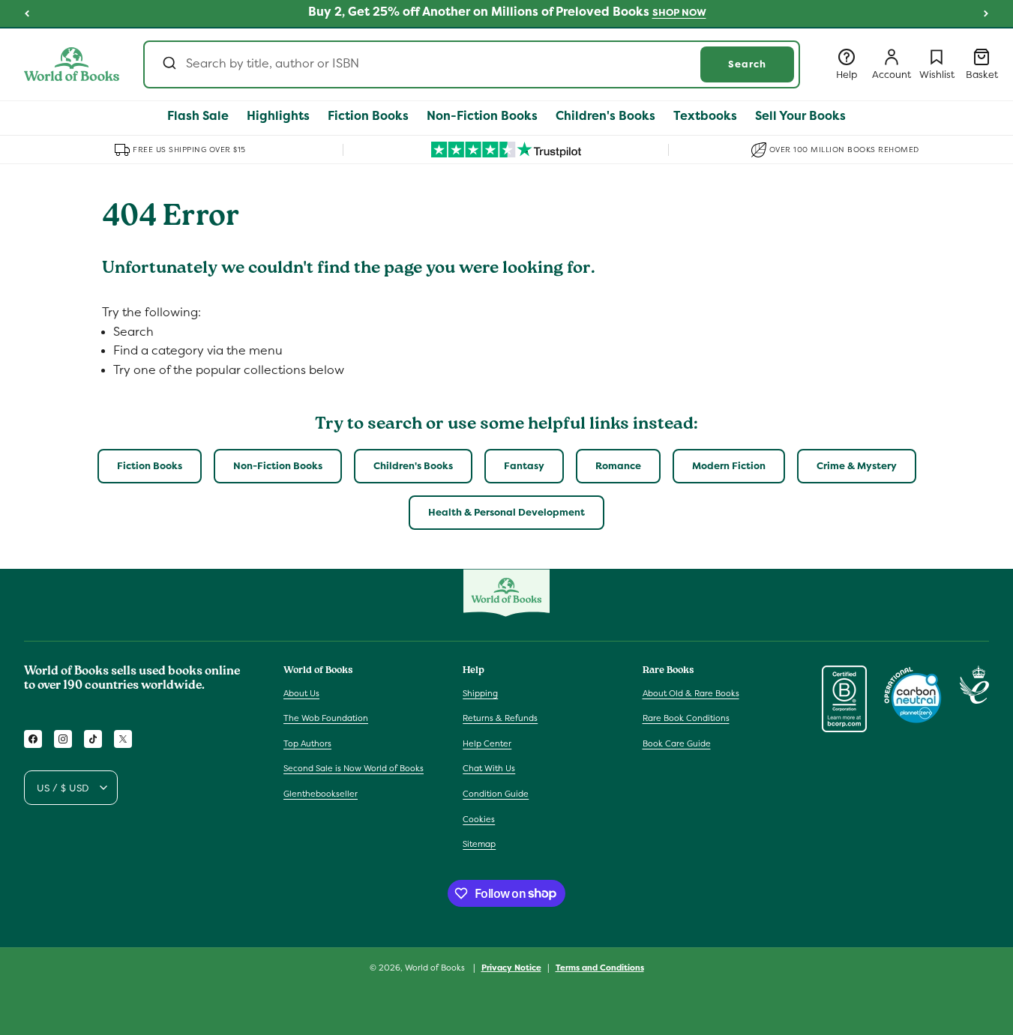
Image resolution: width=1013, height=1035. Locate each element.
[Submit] (168, 64)
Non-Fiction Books (277, 465)
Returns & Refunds (500, 717)
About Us (301, 692)
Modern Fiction (729, 465)
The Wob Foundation (325, 717)
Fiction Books (149, 465)
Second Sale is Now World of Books (353, 768)
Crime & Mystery (857, 465)
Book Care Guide (677, 743)
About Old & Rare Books (691, 692)
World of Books (436, 967)
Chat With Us (489, 768)
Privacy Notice (511, 966)
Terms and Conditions (600, 966)
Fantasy (524, 465)
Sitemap (479, 843)
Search (747, 64)
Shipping (480, 692)
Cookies (479, 818)
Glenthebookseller (320, 793)
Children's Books (413, 465)
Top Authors (307, 743)
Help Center (487, 743)
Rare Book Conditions (686, 717)
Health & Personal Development (506, 512)
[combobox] (471, 64)
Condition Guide (496, 793)
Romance (618, 465)
